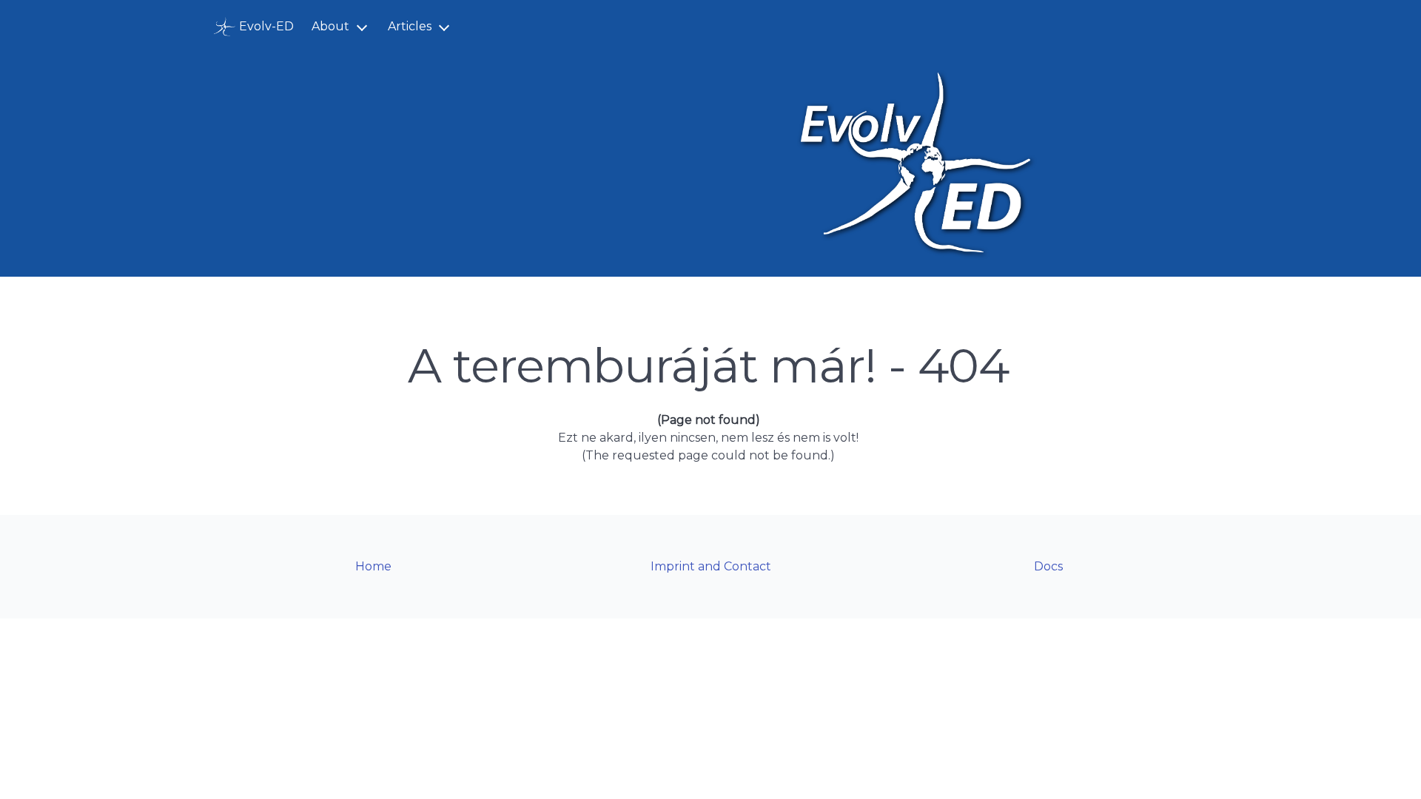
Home (373, 566)
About (330, 26)
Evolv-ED (266, 26)
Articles (409, 26)
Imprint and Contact (711, 566)
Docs (1048, 566)
